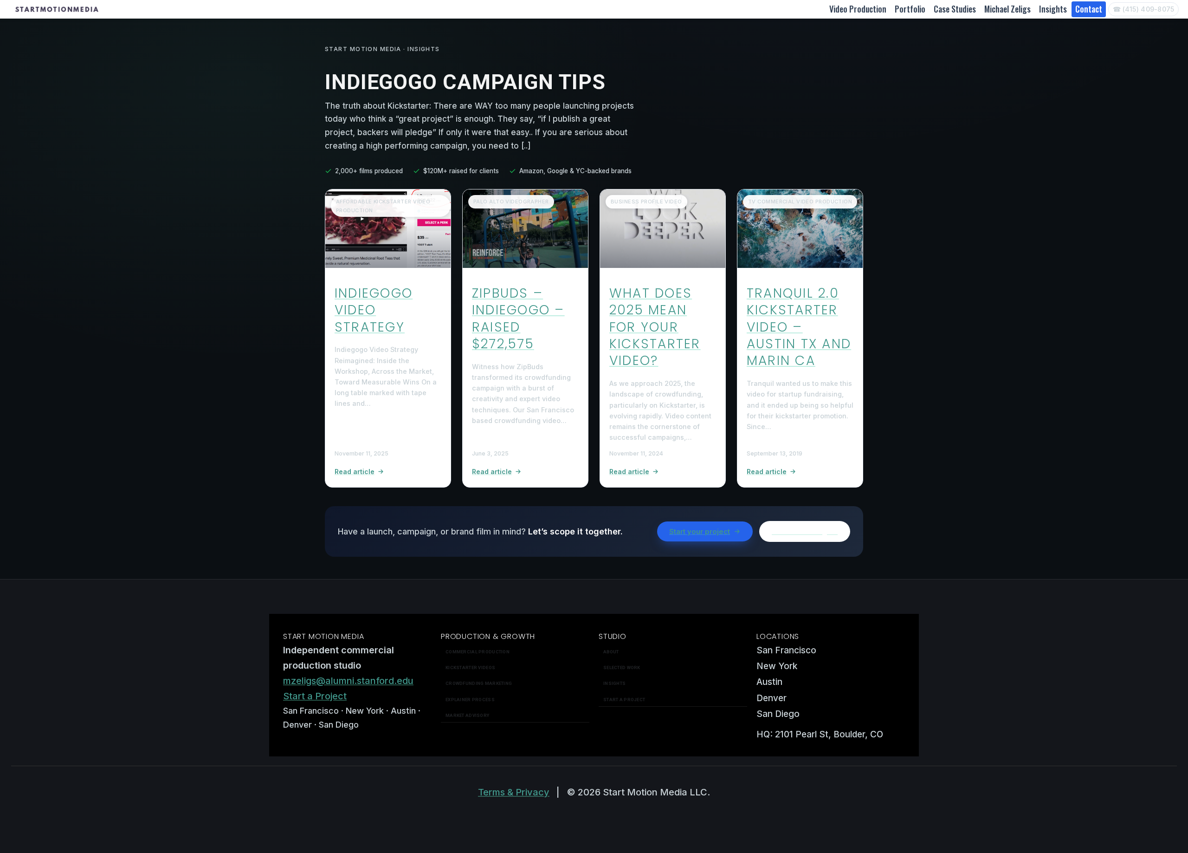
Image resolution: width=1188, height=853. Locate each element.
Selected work (621, 667)
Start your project (699, 531)
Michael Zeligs (1007, 9)
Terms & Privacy (513, 792)
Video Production (857, 9)
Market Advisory (467, 715)
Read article (354, 471)
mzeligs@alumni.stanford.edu (348, 680)
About (611, 651)
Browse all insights (805, 531)
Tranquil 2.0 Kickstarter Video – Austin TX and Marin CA (799, 327)
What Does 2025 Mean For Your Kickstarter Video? (655, 327)
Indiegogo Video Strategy (374, 310)
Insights (1053, 9)
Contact (1088, 9)
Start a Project (315, 696)
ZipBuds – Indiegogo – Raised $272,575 (518, 318)
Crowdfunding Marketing (479, 683)
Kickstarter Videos (470, 667)
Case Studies (955, 9)
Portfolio (910, 9)
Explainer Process (470, 699)
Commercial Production (478, 651)
